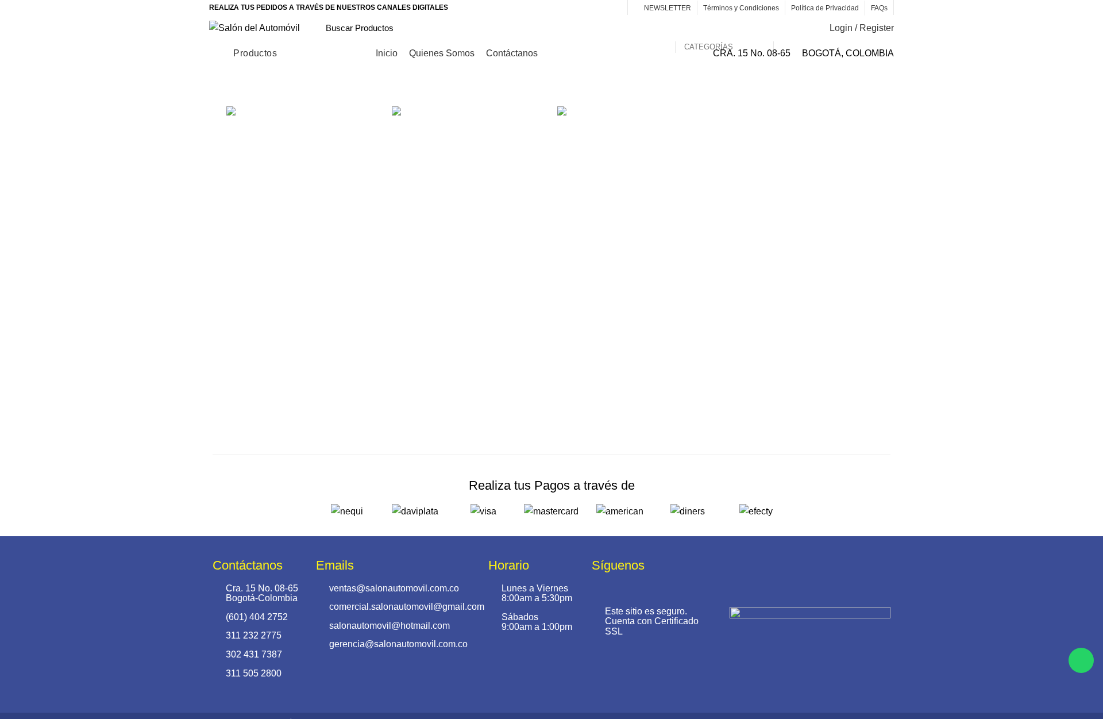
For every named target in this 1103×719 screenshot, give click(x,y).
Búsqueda (789, 28)
